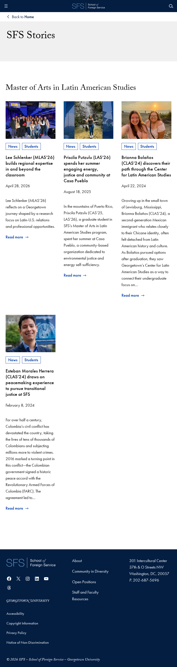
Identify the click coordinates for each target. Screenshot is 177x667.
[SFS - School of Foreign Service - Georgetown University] (88, 6)
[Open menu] (6, 6)
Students (31, 146)
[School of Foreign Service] (30, 563)
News (12, 146)
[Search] (171, 6)
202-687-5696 (146, 580)
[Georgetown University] (28, 601)
